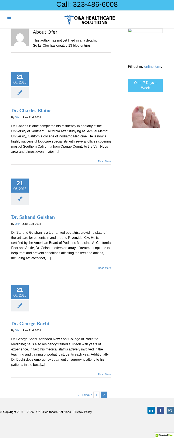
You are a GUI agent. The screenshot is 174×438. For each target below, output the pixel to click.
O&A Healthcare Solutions (53, 412)
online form (152, 66)
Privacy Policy (82, 412)
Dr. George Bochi (30, 323)
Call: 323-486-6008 (87, 4)
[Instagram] (170, 410)
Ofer (17, 117)
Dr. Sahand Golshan (33, 217)
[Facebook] (160, 410)
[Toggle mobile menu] (9, 17)
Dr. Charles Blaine (31, 110)
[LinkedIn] (151, 410)
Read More (104, 161)
